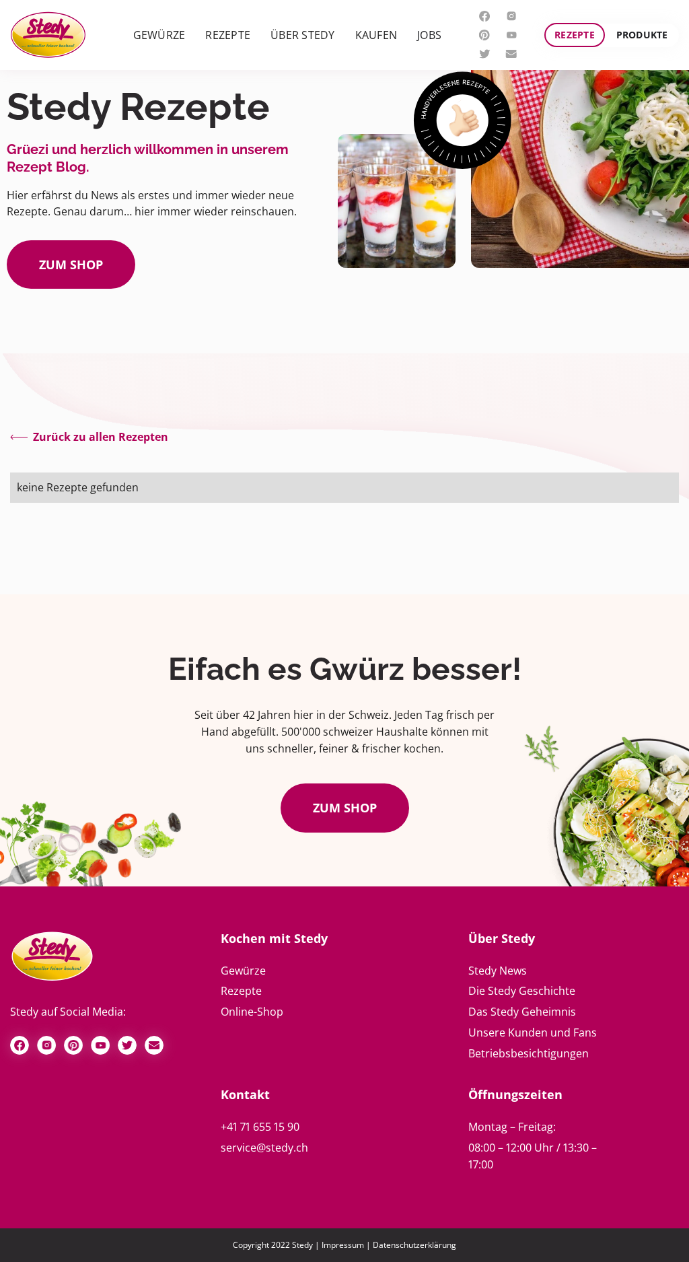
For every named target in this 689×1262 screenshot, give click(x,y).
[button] (159, 35)
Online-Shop (252, 1011)
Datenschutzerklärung (414, 1245)
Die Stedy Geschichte (521, 990)
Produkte (642, 34)
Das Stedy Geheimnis (522, 1011)
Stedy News (497, 970)
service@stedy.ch (264, 1147)
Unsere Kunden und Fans (532, 1032)
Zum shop (71, 264)
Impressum (343, 1245)
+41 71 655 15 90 (260, 1126)
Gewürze (243, 970)
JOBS (429, 35)
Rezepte (574, 34)
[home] (48, 35)
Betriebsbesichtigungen (528, 1053)
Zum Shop (345, 808)
